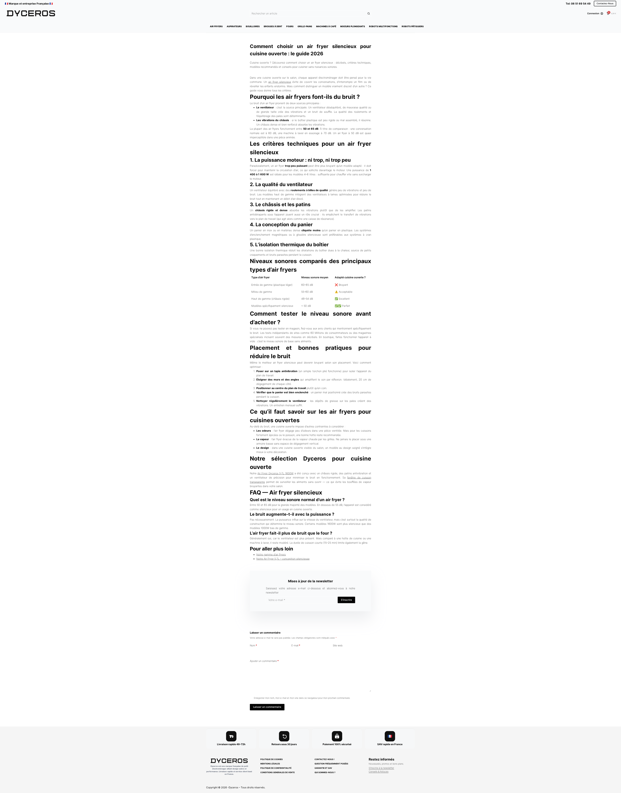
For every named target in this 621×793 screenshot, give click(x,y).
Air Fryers (216, 26)
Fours (290, 26)
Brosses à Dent (273, 26)
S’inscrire (346, 599)
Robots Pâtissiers (413, 26)
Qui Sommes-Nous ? (325, 772)
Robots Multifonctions (383, 26)
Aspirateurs (234, 26)
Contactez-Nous (605, 3)
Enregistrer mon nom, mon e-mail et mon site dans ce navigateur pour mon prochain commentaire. (302, 698)
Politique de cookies (271, 759)
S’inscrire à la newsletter (381, 767)
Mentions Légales (270, 763)
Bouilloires (253, 26)
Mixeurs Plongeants (352, 26)
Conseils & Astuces (378, 771)
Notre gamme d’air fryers (271, 554)
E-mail (295, 645)
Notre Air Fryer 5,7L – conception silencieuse (283, 558)
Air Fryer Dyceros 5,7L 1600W (275, 473)
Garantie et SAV (323, 768)
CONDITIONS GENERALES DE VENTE (277, 772)
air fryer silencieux (279, 81)
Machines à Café (326, 26)
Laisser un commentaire (267, 706)
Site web (338, 645)
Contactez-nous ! (324, 759)
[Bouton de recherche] (368, 13)
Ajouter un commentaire (264, 661)
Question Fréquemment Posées (331, 763)
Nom (253, 645)
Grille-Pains (305, 26)
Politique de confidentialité (275, 768)
